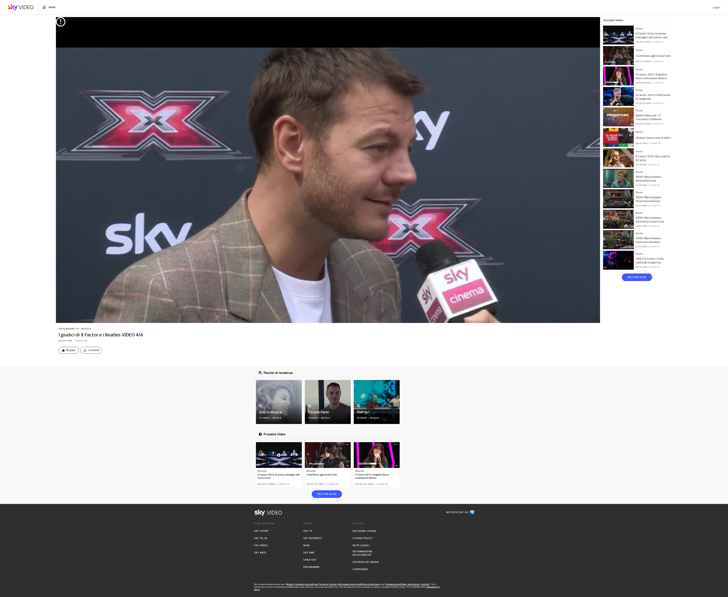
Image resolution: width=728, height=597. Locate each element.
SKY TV (307, 531)
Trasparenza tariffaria (396, 584)
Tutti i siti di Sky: (264, 523)
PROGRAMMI (311, 567)
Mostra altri (637, 277)
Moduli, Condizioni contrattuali (302, 584)
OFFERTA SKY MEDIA (366, 562)
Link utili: (359, 523)
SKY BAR (308, 552)
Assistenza (413, 584)
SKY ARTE (260, 552)
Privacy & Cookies (328, 584)
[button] (69, 350)
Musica (86, 328)
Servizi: (307, 523)
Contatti (425, 584)
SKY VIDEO (261, 545)
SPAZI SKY (309, 559)
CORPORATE (360, 569)
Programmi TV (69, 328)
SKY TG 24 (260, 538)
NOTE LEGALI (361, 545)
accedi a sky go (457, 512)
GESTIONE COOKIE (364, 531)
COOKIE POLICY (363, 538)
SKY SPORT (261, 531)
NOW (306, 545)
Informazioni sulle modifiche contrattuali (358, 584)
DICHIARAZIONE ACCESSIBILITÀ (363, 553)
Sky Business (312, 538)
